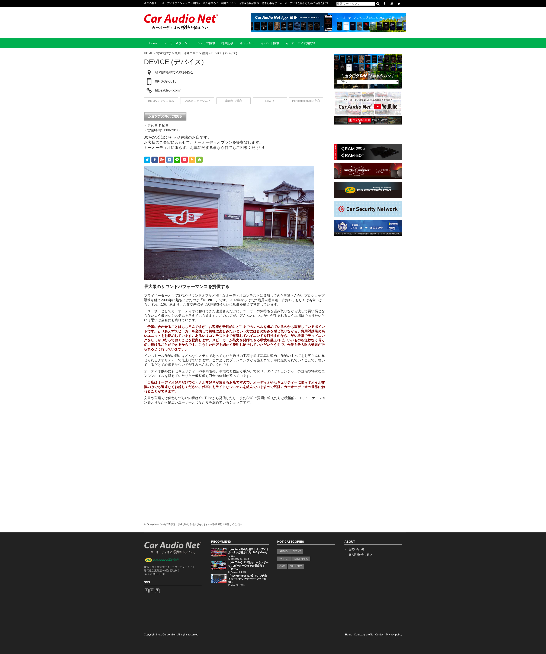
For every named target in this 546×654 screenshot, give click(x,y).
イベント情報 (270, 43)
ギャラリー (247, 43)
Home (153, 43)
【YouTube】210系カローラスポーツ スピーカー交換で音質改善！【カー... (248, 565)
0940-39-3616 (165, 81)
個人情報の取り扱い (360, 554)
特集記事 (227, 43)
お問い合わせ (356, 549)
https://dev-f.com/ (167, 90)
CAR (282, 566)
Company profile (363, 634)
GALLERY (296, 566)
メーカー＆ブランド (177, 43)
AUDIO (283, 551)
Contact (379, 634)
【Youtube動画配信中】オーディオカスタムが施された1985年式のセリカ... (248, 552)
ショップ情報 (206, 43)
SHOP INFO (301, 559)
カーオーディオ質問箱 (300, 43)
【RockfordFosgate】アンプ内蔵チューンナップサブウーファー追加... (247, 578)
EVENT (296, 551)
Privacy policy (394, 634)
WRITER (284, 559)
